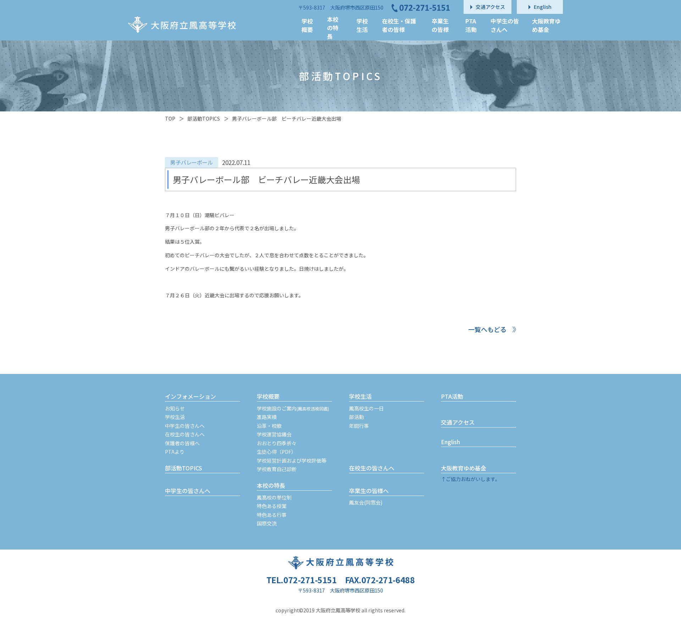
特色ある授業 (272, 505)
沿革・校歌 (269, 425)
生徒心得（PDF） (276, 451)
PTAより (174, 451)
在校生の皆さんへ (185, 434)
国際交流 (267, 523)
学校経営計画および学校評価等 (291, 460)
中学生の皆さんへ (185, 425)
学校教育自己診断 (277, 469)
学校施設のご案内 (293, 408)
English (450, 441)
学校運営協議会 (274, 434)
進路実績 (267, 416)
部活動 (356, 416)
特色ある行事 (272, 514)
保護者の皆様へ (182, 443)
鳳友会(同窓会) (365, 502)
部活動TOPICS (203, 118)
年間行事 (359, 425)
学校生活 (175, 416)
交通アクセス (458, 422)
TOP (170, 118)
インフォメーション (190, 396)
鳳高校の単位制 (274, 497)
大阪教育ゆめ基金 (463, 468)
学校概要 (268, 396)
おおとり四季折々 (277, 443)
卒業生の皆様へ (369, 490)
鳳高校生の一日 (366, 408)
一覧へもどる (487, 329)
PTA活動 (452, 396)
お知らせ (175, 408)
